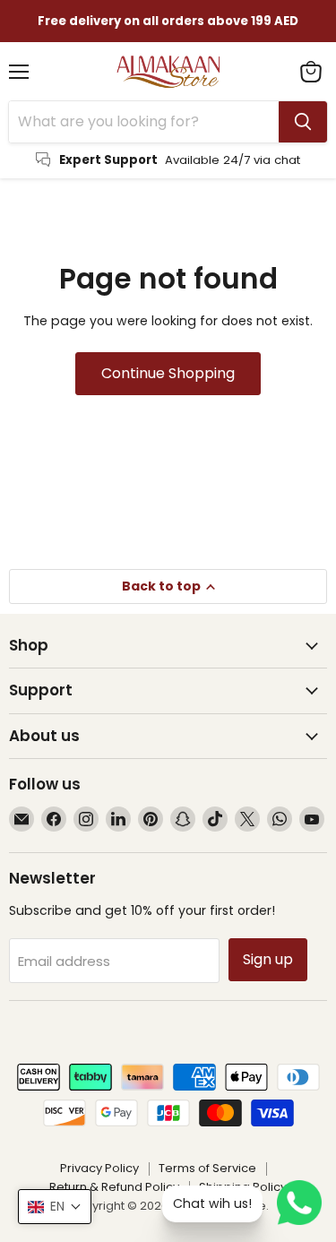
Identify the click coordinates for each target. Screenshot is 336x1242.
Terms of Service (207, 1168)
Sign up (268, 959)
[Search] (303, 121)
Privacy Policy (99, 1168)
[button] (54, 1206)
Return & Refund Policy (114, 1186)
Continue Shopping (168, 373)
